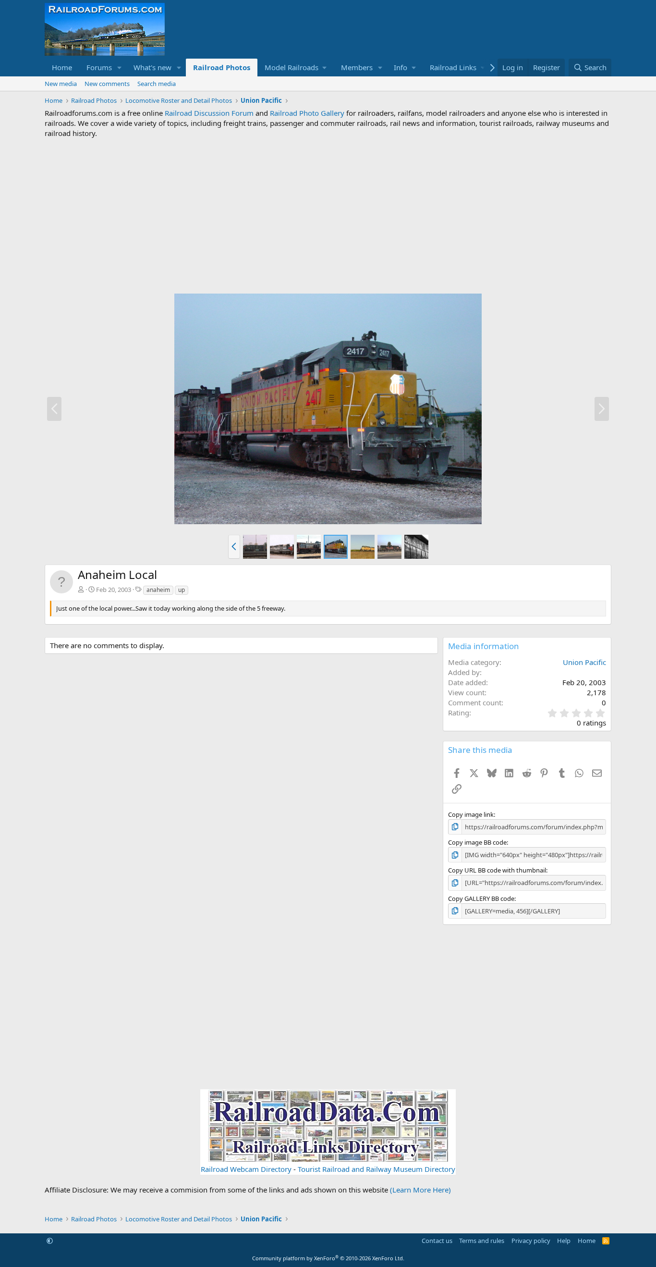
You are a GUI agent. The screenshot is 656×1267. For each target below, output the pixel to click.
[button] (119, 67)
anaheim (158, 590)
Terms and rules (481, 1240)
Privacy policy (530, 1240)
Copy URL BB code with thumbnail (497, 870)
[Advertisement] (328, 215)
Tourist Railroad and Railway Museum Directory (376, 1169)
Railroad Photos (221, 67)
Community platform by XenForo (328, 1258)
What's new (152, 67)
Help (564, 1240)
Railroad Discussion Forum (209, 113)
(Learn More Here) (420, 1189)
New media (61, 83)
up (181, 590)
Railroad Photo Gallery (307, 113)
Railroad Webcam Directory (246, 1169)
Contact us (437, 1240)
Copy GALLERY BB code (481, 898)
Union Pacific (584, 662)
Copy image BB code (477, 842)
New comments (107, 83)
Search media (156, 83)
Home (62, 67)
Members (357, 67)
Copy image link (471, 814)
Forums (99, 67)
